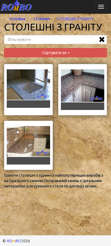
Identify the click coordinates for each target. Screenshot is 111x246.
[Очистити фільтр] (101, 39)
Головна (17, 19)
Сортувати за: (54, 53)
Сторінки (42, 19)
